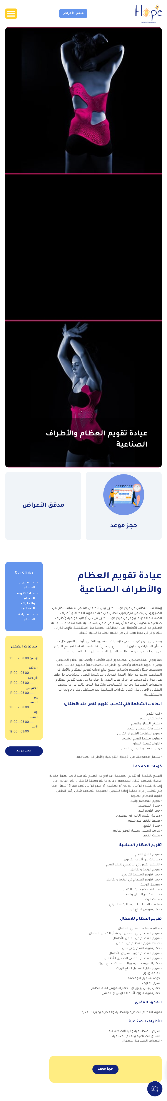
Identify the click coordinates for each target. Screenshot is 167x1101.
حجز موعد (105, 1069)
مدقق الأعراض (73, 13)
